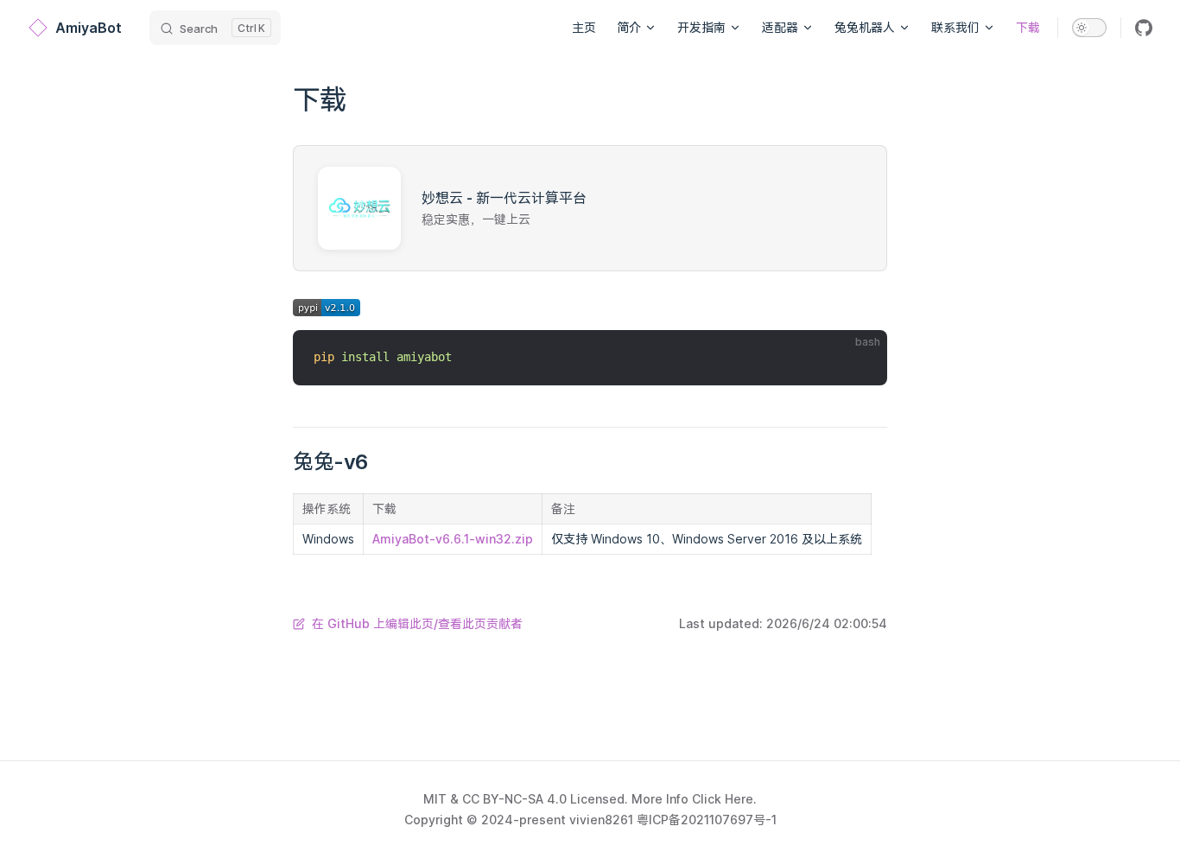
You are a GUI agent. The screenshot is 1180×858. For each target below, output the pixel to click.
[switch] (1089, 27)
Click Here (722, 798)
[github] (1143, 27)
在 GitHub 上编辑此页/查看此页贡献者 (417, 623)
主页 (584, 27)
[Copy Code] (859, 357)
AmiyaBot (88, 27)
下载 (1028, 27)
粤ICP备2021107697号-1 (707, 819)
